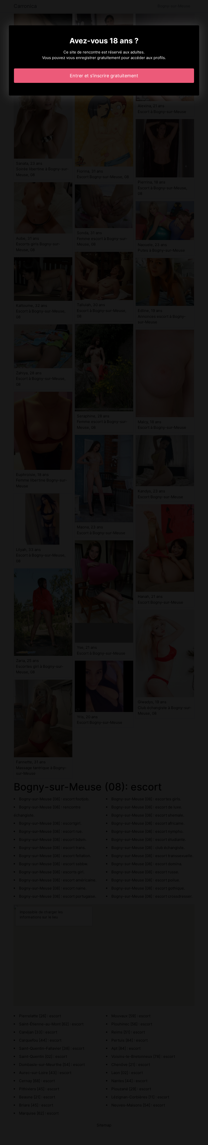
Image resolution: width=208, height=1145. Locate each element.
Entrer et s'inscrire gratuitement (104, 75)
